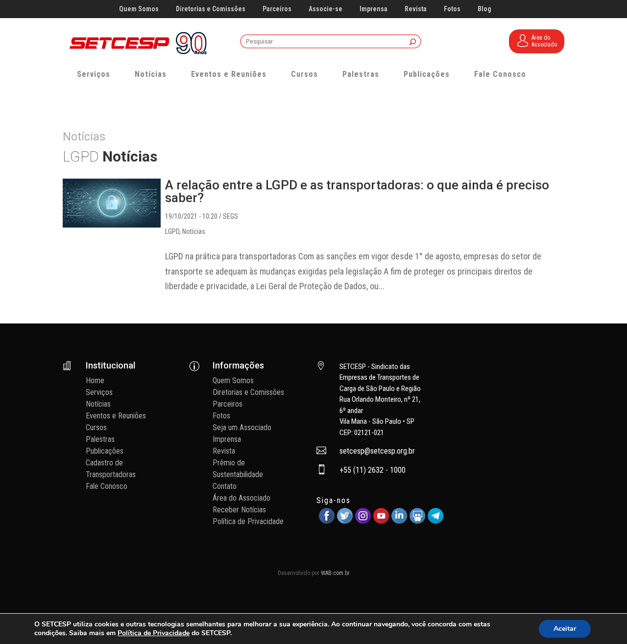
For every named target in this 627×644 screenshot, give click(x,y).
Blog (484, 9)
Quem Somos (139, 9)
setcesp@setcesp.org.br (377, 451)
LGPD (172, 231)
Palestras (360, 74)
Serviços (93, 74)
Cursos (304, 74)
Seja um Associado (242, 427)
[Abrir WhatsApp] (602, 619)
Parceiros (277, 9)
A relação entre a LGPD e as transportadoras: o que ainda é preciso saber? (357, 191)
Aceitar (565, 628)
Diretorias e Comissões (210, 9)
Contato (225, 486)
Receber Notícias (239, 509)
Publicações (427, 74)
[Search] (413, 42)
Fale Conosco (500, 74)
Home (95, 380)
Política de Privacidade (248, 521)
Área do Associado (241, 498)
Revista (416, 9)
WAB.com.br (335, 573)
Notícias (151, 74)
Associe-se (325, 9)
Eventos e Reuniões (228, 74)
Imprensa (373, 9)
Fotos (452, 9)
